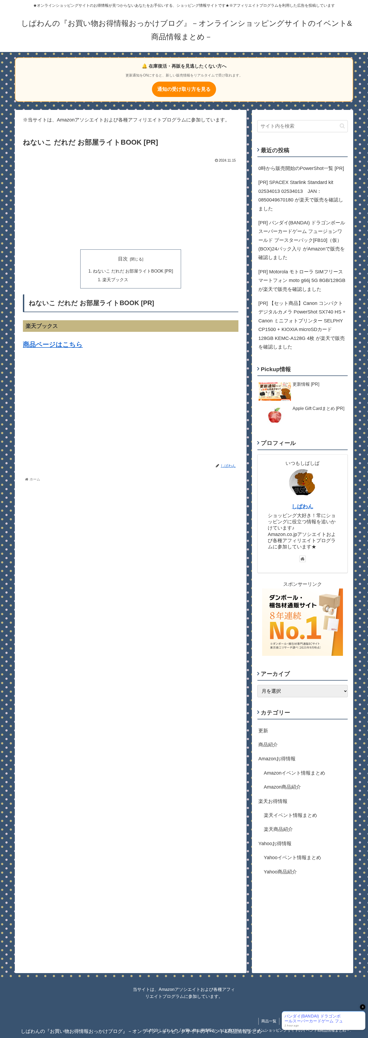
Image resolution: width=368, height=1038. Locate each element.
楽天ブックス (115, 279)
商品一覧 (268, 1021)
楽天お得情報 (272, 801)
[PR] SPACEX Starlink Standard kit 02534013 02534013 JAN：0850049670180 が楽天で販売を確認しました (300, 195)
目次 (123, 259)
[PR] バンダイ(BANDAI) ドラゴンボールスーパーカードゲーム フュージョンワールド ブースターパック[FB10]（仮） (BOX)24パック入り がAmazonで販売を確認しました (301, 240)
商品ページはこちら (53, 344)
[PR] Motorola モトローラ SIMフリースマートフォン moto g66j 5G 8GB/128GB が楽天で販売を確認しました (301, 280)
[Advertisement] (130, 205)
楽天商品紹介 (278, 829)
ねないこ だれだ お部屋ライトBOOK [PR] (133, 271)
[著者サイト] (302, 559)
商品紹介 (268, 744)
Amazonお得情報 (277, 758)
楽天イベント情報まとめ (290, 815)
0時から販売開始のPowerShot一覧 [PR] (301, 168)
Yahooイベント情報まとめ (292, 857)
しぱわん (302, 506)
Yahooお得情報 (274, 843)
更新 (263, 730)
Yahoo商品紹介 (280, 871)
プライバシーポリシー (301, 1021)
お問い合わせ (336, 1021)
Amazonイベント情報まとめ (294, 773)
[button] (342, 126)
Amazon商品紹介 (282, 787)
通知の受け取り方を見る (184, 89)
